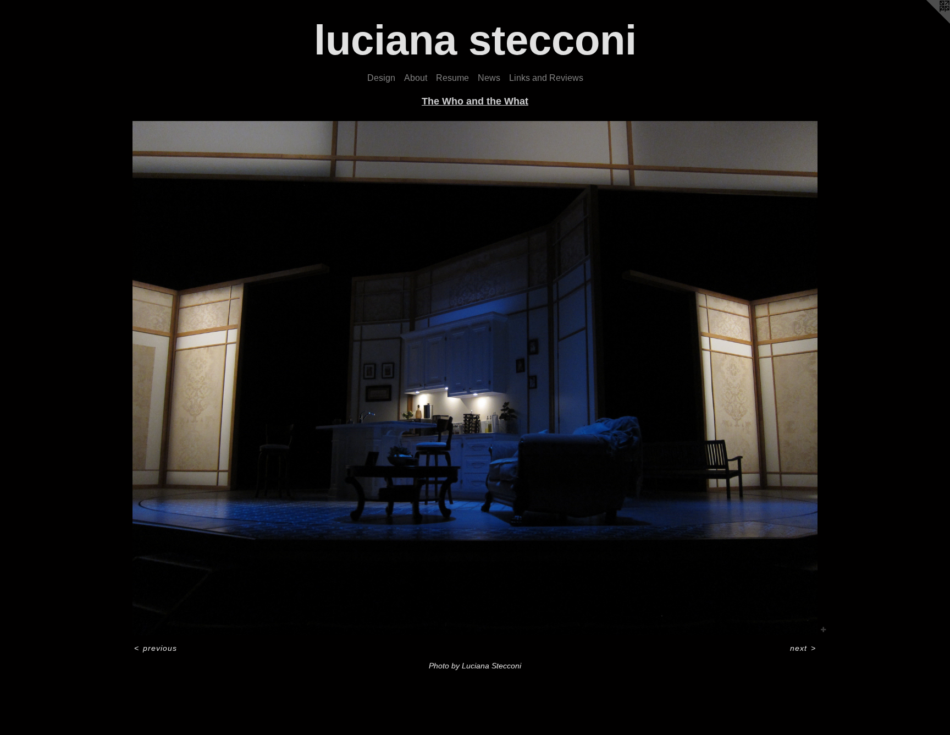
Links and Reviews (546, 78)
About (415, 78)
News (489, 78)
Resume (452, 78)
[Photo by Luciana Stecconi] (475, 378)
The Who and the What (475, 101)
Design (381, 78)
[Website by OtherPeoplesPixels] (928, 22)
